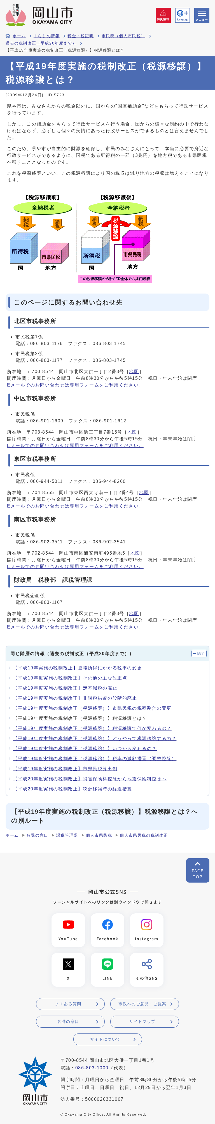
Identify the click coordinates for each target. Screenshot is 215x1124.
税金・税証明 (80, 36)
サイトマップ (142, 1021)
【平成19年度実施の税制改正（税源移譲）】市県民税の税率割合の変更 (92, 708)
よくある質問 (68, 1004)
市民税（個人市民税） (123, 36)
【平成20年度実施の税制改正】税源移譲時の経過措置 (72, 788)
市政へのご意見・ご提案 (142, 1004)
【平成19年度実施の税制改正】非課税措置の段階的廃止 (75, 698)
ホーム (19, 36)
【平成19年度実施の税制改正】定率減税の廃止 (65, 688)
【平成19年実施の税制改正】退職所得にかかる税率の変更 (77, 667)
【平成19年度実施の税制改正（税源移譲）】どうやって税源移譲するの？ (94, 738)
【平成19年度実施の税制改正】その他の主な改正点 (70, 678)
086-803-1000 (92, 1067)
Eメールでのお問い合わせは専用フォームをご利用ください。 (75, 385)
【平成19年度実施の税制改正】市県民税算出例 (65, 768)
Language (182, 19)
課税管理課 (67, 835)
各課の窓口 (37, 835)
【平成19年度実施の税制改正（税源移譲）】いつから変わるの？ (85, 748)
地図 (134, 371)
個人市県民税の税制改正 (144, 835)
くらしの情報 (47, 36)
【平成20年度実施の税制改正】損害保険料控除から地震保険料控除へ (90, 778)
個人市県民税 (99, 835)
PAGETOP (198, 874)
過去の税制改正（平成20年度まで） (41, 43)
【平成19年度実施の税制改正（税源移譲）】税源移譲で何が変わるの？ (92, 728)
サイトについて (105, 1039)
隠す (201, 653)
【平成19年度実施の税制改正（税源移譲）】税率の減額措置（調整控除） (94, 758)
